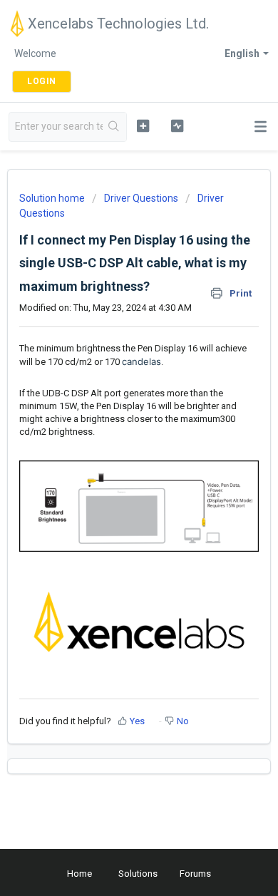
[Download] (112, 441)
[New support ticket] (142, 125)
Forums (195, 873)
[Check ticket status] (176, 125)
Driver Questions (141, 198)
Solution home (53, 198)
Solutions (138, 873)
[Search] (114, 127)
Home (79, 873)
